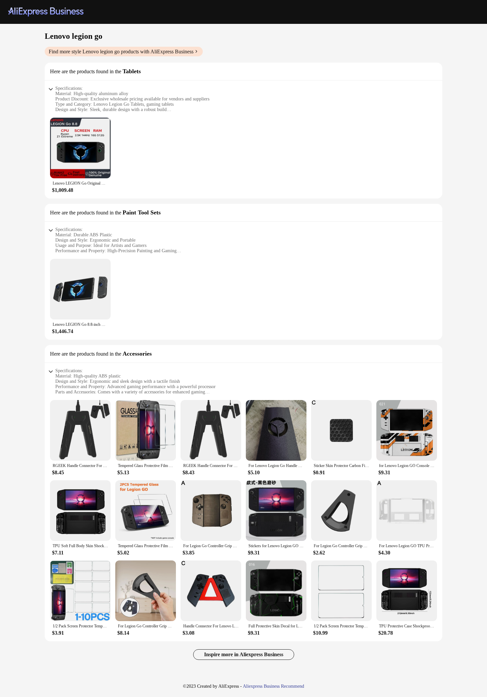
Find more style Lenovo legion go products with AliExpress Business (121, 51)
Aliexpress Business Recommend (273, 686)
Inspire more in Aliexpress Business (243, 654)
